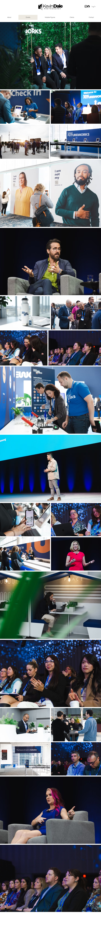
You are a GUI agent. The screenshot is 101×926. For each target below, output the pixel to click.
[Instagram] (85, 6)
